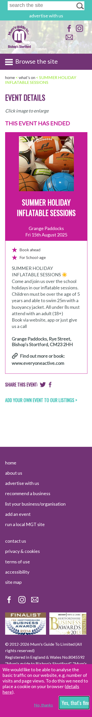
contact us (15, 541)
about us (13, 473)
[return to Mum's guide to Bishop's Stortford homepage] (19, 48)
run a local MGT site (25, 524)
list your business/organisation (35, 504)
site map (13, 582)
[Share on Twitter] (43, 385)
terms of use (17, 561)
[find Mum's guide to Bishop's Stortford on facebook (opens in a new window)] (68, 30)
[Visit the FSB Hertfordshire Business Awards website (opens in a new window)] (25, 633)
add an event (18, 514)
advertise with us (46, 15)
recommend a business (27, 493)
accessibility (17, 572)
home (10, 462)
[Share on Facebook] (50, 385)
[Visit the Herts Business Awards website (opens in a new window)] (67, 633)
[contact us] (68, 39)
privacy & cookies (22, 551)
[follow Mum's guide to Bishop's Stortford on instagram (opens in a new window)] (79, 30)
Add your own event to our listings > (41, 400)
